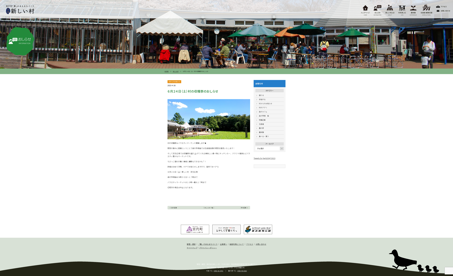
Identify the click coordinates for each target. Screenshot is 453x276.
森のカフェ (263, 111)
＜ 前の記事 (173, 208)
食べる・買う (264, 136)
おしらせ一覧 (209, 208)
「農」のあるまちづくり (208, 244)
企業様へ (223, 244)
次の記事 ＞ (244, 208)
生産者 (261, 124)
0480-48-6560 (242, 271)
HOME (167, 71)
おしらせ (175, 71)
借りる (261, 95)
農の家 (261, 128)
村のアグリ (263, 107)
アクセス (249, 244)
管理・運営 (191, 244)
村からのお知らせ (265, 103)
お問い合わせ (261, 244)
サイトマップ (192, 247)
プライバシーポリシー (208, 247)
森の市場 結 (264, 116)
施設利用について (237, 244)
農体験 (261, 132)
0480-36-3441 (218, 271)
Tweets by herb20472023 (264, 158)
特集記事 (262, 120)
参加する (262, 99)
